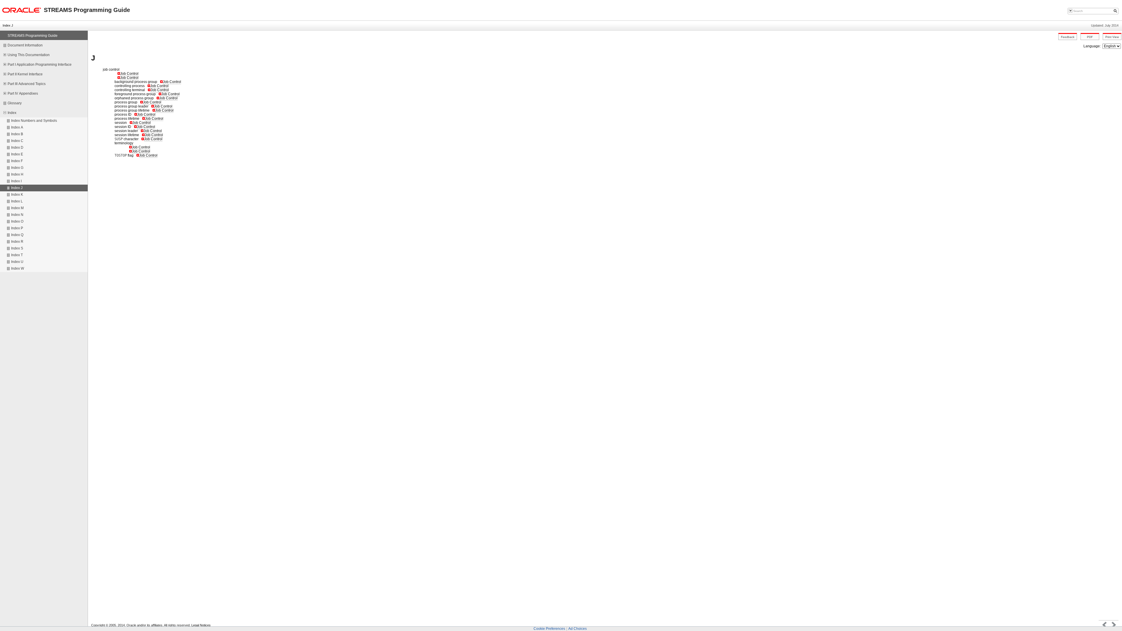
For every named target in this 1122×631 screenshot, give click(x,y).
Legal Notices (201, 625)
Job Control (129, 74)
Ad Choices (577, 629)
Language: (1092, 46)
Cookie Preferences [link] (549, 629)
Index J (8, 25)
